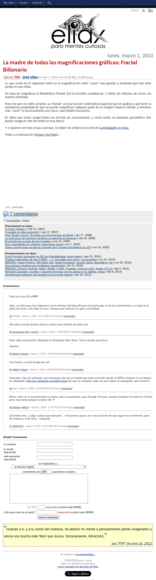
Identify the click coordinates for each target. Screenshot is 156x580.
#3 (10, 354)
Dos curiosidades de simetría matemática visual (34, 244)
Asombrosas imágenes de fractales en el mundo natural (38, 274)
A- (143, 10)
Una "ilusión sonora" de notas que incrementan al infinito (39, 235)
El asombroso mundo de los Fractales (28, 241)
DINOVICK (18, 426)
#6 (10, 407)
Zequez (16, 407)
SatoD (16, 369)
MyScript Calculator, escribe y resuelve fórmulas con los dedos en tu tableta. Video (55, 271)
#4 (10, 369)
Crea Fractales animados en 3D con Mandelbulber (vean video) (43, 256)
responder (69, 316)
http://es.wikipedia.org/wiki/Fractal (47, 380)
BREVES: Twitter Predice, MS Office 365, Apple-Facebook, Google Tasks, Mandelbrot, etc (59, 262)
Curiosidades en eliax (114, 127)
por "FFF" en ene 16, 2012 (132, 543)
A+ (150, 10)
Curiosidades (14, 220)
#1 (10, 316)
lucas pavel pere (21, 332)
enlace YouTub (45, 134)
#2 (10, 332)
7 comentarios (23, 213)
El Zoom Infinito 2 (15, 229)
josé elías (30, 77)
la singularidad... (86, 554)
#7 (10, 426)
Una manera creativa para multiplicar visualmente (35, 265)
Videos (25, 220)
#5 (10, 388)
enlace (34, 332)
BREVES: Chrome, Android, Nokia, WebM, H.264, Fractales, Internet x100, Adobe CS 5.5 (58, 268)
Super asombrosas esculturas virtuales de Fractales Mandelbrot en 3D (47, 247)
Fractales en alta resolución (21, 232)
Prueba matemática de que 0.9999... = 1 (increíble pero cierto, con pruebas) (51, 259)
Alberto (16, 354)
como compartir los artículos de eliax (78, 566)
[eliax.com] (78, 30)
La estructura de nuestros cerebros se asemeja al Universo (40, 238)
